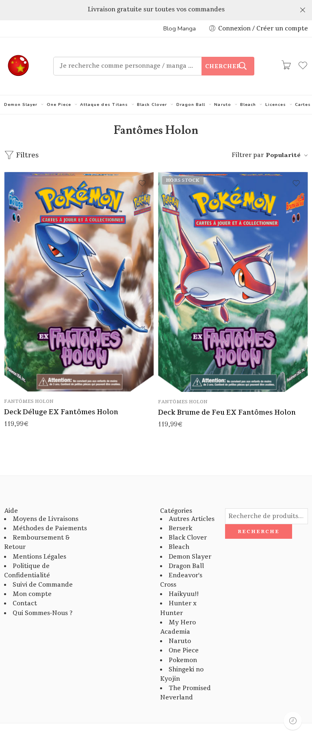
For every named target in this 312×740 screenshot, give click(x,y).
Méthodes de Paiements (50, 528)
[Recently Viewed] (293, 721)
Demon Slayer (20, 105)
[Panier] (286, 66)
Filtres (26, 155)
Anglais (26, 379)
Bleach (248, 105)
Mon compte (32, 594)
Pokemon (183, 660)
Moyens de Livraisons (45, 519)
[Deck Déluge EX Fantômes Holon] (79, 282)
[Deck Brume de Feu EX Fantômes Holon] (233, 282)
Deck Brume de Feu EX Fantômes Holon (227, 412)
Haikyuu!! (184, 594)
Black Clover (152, 105)
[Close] (302, 10)
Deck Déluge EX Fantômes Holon (61, 412)
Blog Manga (179, 28)
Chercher (223, 66)
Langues (15, 357)
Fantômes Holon (29, 401)
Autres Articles (191, 519)
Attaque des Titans (104, 105)
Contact (25, 603)
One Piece (59, 105)
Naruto (222, 105)
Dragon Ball (190, 105)
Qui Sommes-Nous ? (42, 613)
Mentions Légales (39, 557)
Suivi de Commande (43, 585)
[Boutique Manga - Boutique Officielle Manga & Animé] (18, 66)
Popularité (283, 155)
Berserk (180, 528)
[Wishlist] (142, 183)
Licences (275, 105)
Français (26, 367)
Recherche (259, 531)
